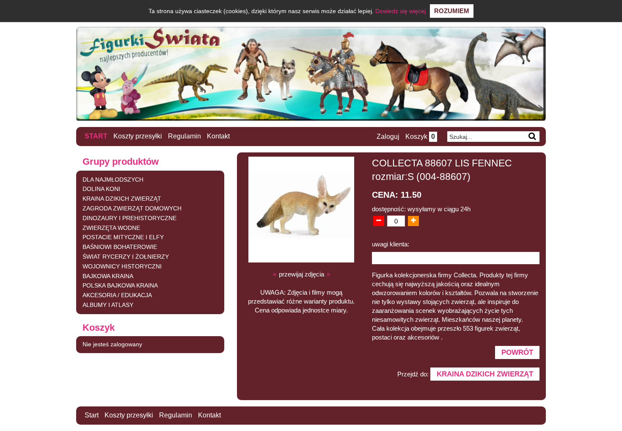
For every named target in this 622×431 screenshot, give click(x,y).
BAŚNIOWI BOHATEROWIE (120, 246)
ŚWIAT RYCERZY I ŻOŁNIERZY (126, 256)
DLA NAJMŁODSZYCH (113, 179)
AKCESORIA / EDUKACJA (117, 295)
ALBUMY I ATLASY (108, 304)
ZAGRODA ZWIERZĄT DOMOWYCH (132, 208)
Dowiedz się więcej (400, 11)
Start (96, 136)
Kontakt (218, 136)
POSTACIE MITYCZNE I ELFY (123, 237)
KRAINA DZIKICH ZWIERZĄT (122, 198)
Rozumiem (451, 10)
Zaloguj (388, 136)
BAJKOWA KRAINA (108, 276)
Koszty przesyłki (137, 136)
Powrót (517, 352)
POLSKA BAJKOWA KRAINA (120, 285)
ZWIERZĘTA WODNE (111, 227)
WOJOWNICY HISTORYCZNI (122, 266)
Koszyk (420, 136)
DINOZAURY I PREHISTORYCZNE (129, 218)
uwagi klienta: (390, 244)
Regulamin (184, 136)
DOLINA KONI (101, 188)
